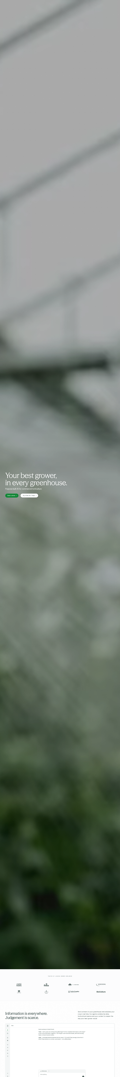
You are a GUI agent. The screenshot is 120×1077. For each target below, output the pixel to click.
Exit (111, 1025)
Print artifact (103, 1025)
